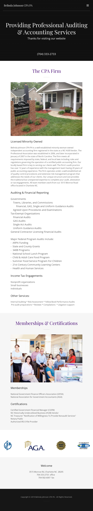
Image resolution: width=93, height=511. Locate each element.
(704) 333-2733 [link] (46, 54)
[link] (18, 5)
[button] (87, 5)
